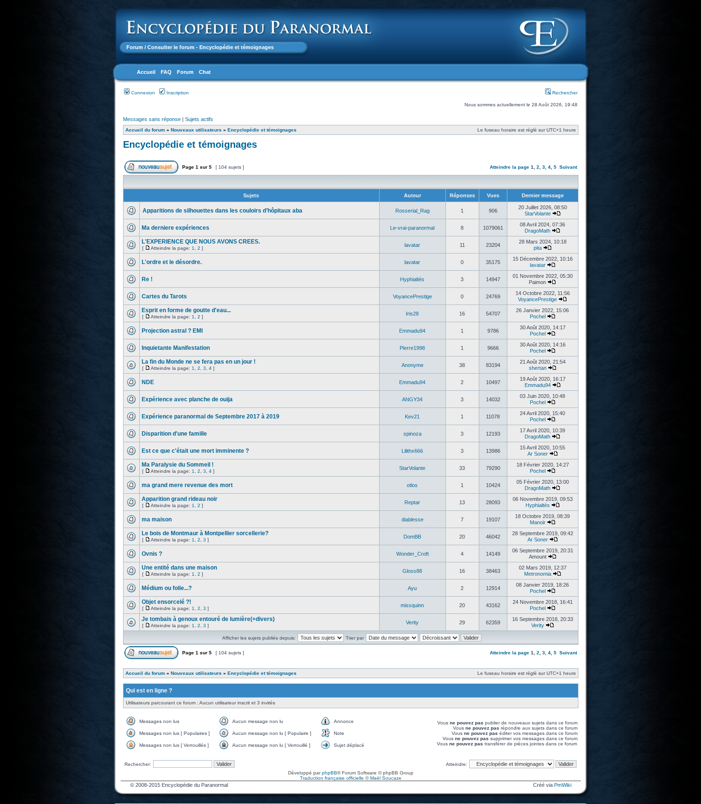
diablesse (412, 519)
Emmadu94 (412, 331)
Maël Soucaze (386, 778)
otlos (412, 485)
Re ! (147, 279)
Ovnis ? (152, 553)
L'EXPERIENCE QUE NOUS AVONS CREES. (201, 241)
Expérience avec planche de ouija (187, 399)
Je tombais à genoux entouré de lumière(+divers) (208, 619)
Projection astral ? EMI (172, 330)
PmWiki (562, 785)
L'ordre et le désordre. (172, 262)
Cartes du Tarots (164, 296)
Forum (134, 47)
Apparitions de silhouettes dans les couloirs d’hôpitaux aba (222, 210)
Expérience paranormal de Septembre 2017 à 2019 (210, 416)
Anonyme (412, 365)
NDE (148, 382)
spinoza (412, 434)
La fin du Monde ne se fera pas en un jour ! (199, 361)
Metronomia (537, 574)
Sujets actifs (199, 119)
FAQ (166, 72)
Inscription (177, 92)
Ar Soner (537, 454)
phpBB (329, 772)
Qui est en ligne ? (149, 690)
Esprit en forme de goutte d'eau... (186, 310)
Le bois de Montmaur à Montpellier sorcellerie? (205, 533)
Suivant (568, 167)
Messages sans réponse (152, 119)
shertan (537, 368)
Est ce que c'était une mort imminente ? (195, 451)
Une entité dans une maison (179, 567)
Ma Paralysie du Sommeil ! (178, 464)
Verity (412, 622)
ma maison (157, 519)
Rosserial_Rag (412, 211)
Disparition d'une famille (174, 433)
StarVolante (538, 213)
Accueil (146, 72)
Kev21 (412, 416)
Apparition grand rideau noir (179, 499)
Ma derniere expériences (175, 227)
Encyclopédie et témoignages (262, 129)
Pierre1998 (412, 348)
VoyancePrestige (412, 296)
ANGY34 (412, 399)
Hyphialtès (412, 279)
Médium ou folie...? (167, 588)
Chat (205, 72)
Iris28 (412, 313)
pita (538, 248)
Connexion (142, 92)
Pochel (538, 316)
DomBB (412, 536)
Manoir (538, 522)
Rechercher (564, 92)
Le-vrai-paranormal (412, 228)
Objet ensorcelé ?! (166, 602)
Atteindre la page (509, 167)
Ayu (412, 588)
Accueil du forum (145, 129)
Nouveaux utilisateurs (196, 129)
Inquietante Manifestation (176, 348)
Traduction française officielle (332, 778)
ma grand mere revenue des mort (187, 485)
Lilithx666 (412, 451)
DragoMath (537, 231)
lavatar (412, 245)
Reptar (412, 502)
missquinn (412, 605)
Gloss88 (412, 571)
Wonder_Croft (412, 554)
